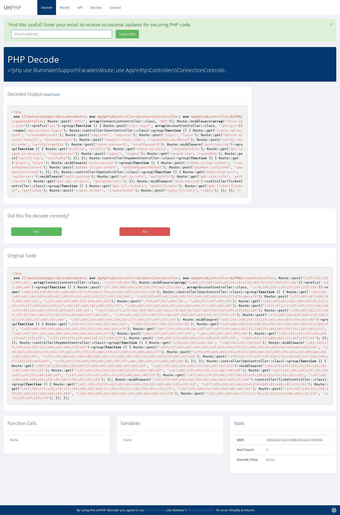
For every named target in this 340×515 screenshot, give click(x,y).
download (51, 94)
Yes (36, 231)
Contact (115, 7)
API (79, 7)
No (144, 231)
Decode (46, 7)
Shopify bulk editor (201, 510)
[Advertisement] (299, 118)
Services (96, 7)
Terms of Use (155, 510)
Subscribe (127, 34)
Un (12, 7)
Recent (65, 7)
